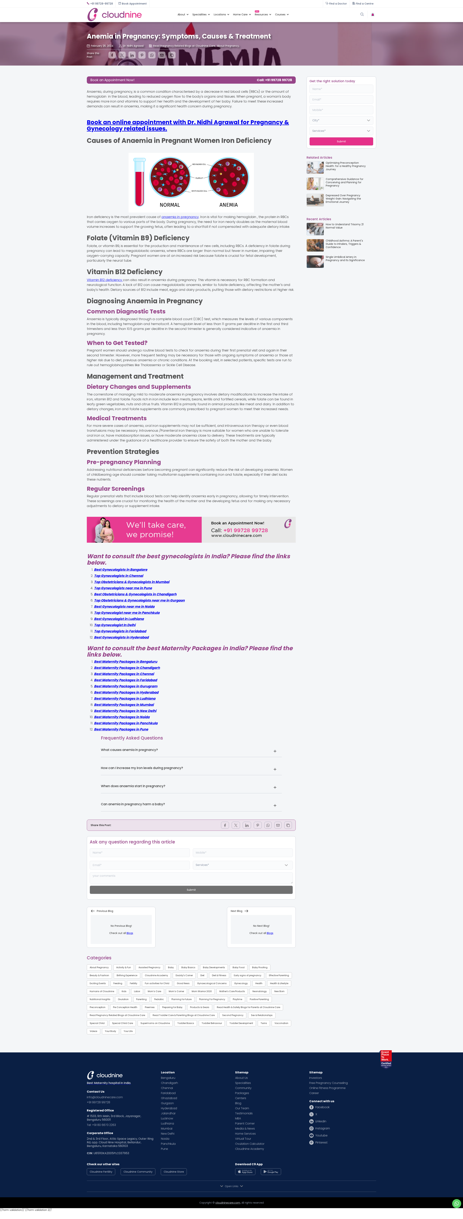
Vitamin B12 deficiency (105, 280)
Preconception (97, 1007)
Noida (165, 1138)
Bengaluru (168, 1078)
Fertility (133, 983)
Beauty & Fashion (99, 975)
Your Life (128, 1031)
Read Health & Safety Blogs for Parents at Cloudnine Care (248, 1007)
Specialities (243, 1083)
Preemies (150, 1007)
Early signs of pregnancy (247, 975)
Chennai (167, 1088)
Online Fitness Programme (327, 1088)
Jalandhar (168, 1113)
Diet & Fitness (219, 975)
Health (258, 983)
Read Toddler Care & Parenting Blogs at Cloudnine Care (184, 1015)
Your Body (110, 1031)
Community (243, 1088)
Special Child (97, 1023)
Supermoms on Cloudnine (155, 1023)
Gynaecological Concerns (212, 983)
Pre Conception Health (125, 1007)
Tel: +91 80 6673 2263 (101, 1125)
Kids (124, 991)
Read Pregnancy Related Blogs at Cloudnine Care (117, 1015)
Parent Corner (245, 1123)
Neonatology (259, 991)
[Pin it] (142, 55)
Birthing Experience (127, 975)
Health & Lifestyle (279, 983)
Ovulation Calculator (249, 1143)
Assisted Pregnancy (149, 967)
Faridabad (168, 1093)
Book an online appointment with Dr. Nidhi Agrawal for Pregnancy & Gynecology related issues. (188, 125)
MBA (238, 1118)
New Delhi (167, 1133)
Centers (240, 1098)
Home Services (245, 1133)
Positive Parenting (259, 999)
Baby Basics (188, 967)
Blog (238, 1103)
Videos (93, 1031)
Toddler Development (241, 1023)
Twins (264, 1023)
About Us (241, 1078)
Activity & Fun (123, 967)
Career (314, 1093)
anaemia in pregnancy (180, 217)
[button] (181, 14)
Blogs (130, 933)
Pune (164, 1149)
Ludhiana (167, 1123)
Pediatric (159, 999)
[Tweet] (122, 55)
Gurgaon (167, 1103)
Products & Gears (199, 1007)
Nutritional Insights (100, 999)
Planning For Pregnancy (212, 999)
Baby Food (239, 967)
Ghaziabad (169, 1098)
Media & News (245, 1128)
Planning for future (181, 999)
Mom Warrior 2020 (202, 991)
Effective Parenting (279, 975)
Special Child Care (122, 1023)
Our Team (242, 1108)
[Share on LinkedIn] (132, 55)
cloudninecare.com (227, 1203)
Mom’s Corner (176, 991)
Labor (137, 991)
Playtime (237, 999)
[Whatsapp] (152, 55)
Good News (183, 983)
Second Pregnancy (232, 1015)
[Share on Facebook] (112, 55)
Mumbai (166, 1128)
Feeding (117, 983)
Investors (315, 1078)
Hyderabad (169, 1108)
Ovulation (123, 999)
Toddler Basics (185, 1023)
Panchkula (168, 1143)
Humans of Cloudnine (102, 991)
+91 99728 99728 (98, 1102)
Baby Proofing (259, 967)
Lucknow (167, 1118)
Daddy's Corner (184, 975)
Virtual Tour (243, 1138)
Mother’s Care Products (232, 991)
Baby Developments (214, 967)
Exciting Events (98, 983)
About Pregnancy (99, 967)
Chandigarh (169, 1083)
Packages (242, 1093)
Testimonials (244, 1113)
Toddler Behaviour (212, 1023)
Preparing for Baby (172, 1007)
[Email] (161, 55)
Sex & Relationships (262, 1015)
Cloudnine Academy (156, 975)
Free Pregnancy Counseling (328, 1083)
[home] (130, 14)
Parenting (141, 999)
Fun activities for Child (157, 983)
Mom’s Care (154, 991)
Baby (171, 967)
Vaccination (281, 1023)
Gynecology (241, 983)
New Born (279, 991)
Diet (202, 975)
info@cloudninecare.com (105, 1097)
